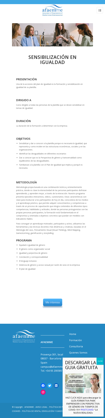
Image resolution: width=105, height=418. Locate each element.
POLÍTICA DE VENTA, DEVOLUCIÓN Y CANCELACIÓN (46, 411)
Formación (75, 340)
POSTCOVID (83, 405)
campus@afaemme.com (55, 366)
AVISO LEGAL (41, 407)
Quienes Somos (78, 352)
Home (72, 334)
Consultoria (76, 346)
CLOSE (100, 361)
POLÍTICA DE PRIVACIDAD (61, 407)
